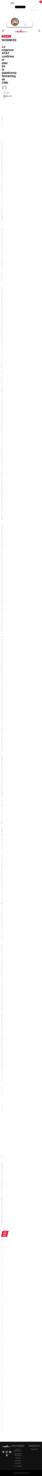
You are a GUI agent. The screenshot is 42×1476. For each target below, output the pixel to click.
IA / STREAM (18, 1466)
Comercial (34, 1449)
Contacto (34, 1446)
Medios (18, 1458)
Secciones (18, 1446)
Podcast (18, 1463)
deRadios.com (7, 96)
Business (18, 1461)
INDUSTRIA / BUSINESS (18, 1454)
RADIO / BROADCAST (18, 1450)
